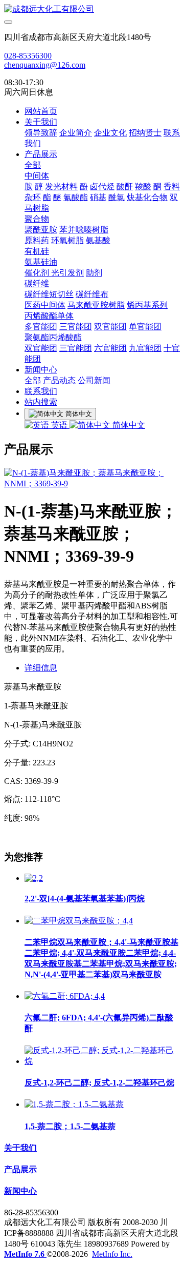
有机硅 (37, 251)
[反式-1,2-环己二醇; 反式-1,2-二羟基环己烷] (102, 1061)
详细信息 (41, 667)
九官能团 (145, 348)
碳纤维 (37, 283)
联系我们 (41, 391)
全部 (33, 165)
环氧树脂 (67, 240)
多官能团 (41, 326)
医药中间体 (45, 305)
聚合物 (37, 218)
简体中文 (127, 425)
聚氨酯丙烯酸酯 (53, 337)
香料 (172, 186)
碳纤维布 (92, 294)
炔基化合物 (147, 197)
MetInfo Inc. (112, 1254)
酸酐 (125, 186)
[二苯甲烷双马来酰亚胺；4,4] (79, 920)
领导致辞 (41, 132)
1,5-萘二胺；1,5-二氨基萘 (70, 1126)
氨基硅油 (41, 262)
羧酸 (143, 186)
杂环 (33, 197)
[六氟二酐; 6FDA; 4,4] (65, 996)
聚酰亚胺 (41, 229)
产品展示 (41, 154)
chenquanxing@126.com (44, 65)
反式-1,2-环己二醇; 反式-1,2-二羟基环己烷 (99, 1082)
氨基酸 (98, 240)
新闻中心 (41, 369)
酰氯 (116, 197)
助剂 (94, 272)
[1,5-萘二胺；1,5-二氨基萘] (74, 1104)
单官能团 (145, 326)
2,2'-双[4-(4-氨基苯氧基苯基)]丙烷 (85, 898)
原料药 (37, 240)
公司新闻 (94, 380)
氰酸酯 (75, 197)
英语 (59, 425)
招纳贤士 (145, 132)
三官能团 (75, 326)
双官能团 (110, 326)
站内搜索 (41, 402)
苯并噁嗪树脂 (83, 229)
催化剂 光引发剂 (54, 272)
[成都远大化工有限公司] (92, 9)
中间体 (37, 175)
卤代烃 (102, 186)
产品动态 (59, 380)
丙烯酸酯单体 (49, 315)
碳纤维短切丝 (49, 294)
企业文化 (110, 132)
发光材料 (61, 186)
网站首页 (41, 111)
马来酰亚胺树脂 (96, 305)
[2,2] (34, 878)
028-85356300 (28, 55)
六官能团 (110, 348)
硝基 (98, 197)
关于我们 (41, 121)
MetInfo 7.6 (24, 1254)
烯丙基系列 (147, 305)
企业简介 (75, 132)
